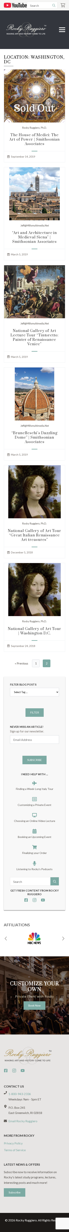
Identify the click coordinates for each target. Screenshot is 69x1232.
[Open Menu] (62, 30)
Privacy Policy (13, 1143)
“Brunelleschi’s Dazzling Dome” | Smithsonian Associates (35, 437)
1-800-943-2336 (19, 1094)
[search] (53, 5)
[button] (6, 939)
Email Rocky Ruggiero (22, 1121)
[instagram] (34, 900)
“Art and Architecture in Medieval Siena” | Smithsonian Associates (34, 237)
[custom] (26, 900)
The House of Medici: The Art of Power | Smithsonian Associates (34, 139)
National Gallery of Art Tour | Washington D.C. (34, 631)
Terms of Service (15, 1150)
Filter (34, 712)
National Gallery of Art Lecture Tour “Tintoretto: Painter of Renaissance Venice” (34, 337)
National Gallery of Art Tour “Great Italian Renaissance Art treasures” (34, 535)
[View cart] (63, 5)
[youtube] (43, 900)
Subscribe (34, 760)
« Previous (21, 663)
